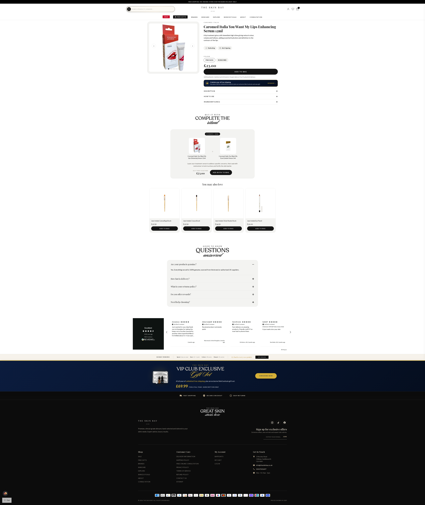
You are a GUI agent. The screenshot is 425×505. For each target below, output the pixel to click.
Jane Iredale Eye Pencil (254, 221)
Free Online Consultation (187, 464)
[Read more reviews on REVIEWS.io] (148, 340)
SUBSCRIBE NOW (266, 376)
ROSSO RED (222, 60)
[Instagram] (272, 422)
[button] (166, 332)
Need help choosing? (180, 302)
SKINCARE (205, 17)
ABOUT (243, 17)
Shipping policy (182, 460)
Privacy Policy (182, 467)
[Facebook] (284, 422)
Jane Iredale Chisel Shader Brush (225, 221)
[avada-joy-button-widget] (5, 493)
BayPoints (219, 456)
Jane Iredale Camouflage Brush (161, 221)
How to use (209, 96)
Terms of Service (183, 471)
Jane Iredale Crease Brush (191, 221)
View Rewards (262, 357)
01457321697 (261, 469)
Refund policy (182, 474)
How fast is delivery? (180, 279)
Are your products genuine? (183, 264)
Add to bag (241, 72)
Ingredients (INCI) (212, 102)
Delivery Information (185, 456)
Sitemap (179, 482)
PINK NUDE (209, 60)
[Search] (129, 9)
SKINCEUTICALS (230, 17)
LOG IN (217, 464)
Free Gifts (181, 17)
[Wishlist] (293, 9)
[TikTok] (278, 422)
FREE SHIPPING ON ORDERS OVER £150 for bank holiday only (212, 2)
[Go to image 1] (168, 69)
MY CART (218, 460)
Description (209, 91)
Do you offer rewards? (181, 294)
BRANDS (194, 17)
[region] (228, 332)
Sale (166, 17)
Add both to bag (221, 172)
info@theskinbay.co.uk (264, 465)
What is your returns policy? (183, 286)
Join (285, 436)
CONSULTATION (256, 17)
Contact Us (181, 478)
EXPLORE (216, 17)
